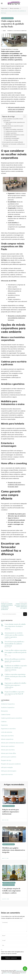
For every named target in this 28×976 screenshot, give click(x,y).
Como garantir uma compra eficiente (13, 142)
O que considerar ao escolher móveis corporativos (13, 119)
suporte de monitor (7, 774)
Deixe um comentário (21, 30)
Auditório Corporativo (7, 707)
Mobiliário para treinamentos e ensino (15, 134)
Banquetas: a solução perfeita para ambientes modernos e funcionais (17, 318)
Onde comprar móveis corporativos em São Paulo (15, 123)
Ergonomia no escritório (8, 728)
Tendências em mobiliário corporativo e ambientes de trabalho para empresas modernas (16, 668)
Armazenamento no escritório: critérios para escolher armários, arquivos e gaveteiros (14, 635)
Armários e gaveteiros (11, 133)
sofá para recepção (7, 767)
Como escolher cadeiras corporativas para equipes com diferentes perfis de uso (15, 652)
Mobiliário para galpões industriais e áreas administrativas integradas (13, 850)
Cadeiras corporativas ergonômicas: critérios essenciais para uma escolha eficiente (15, 676)
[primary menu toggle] (2, 3)
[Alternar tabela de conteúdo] (23, 116)
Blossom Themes (7, 973)
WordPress (23, 973)
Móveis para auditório (8, 746)
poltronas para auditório (8, 757)
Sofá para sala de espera (8, 771)
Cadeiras (3, 721)
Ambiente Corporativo (8, 704)
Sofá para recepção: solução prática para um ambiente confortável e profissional (16, 109)
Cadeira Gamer (5, 714)
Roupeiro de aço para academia (11, 764)
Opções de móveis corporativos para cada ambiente (13, 126)
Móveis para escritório (8, 750)
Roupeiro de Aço (6, 760)
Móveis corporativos (7, 18)
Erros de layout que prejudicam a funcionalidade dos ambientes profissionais (14, 644)
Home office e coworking (12, 140)
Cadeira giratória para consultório (11, 718)
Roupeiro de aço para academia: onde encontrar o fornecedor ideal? (16, 484)
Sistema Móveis (19, 970)
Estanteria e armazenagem (12, 138)
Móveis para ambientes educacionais (12, 743)
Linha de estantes (6, 732)
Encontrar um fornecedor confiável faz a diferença (14, 145)
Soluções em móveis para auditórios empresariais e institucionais (10, 811)
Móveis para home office (8, 753)
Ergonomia (4, 725)
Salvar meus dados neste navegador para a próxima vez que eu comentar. (12, 952)
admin (4, 30)
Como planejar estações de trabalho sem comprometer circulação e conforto (15, 626)
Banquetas (4, 711)
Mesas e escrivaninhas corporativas (14, 129)
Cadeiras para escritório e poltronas (14, 131)
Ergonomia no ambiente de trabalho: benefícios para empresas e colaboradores (15, 685)
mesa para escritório (7, 735)
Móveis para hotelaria (11, 136)
